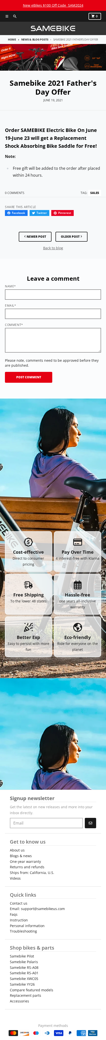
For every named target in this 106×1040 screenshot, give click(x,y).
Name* (10, 286)
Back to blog (53, 248)
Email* (10, 306)
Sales (94, 193)
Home (12, 39)
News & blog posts (34, 39)
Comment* (14, 325)
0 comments (14, 193)
